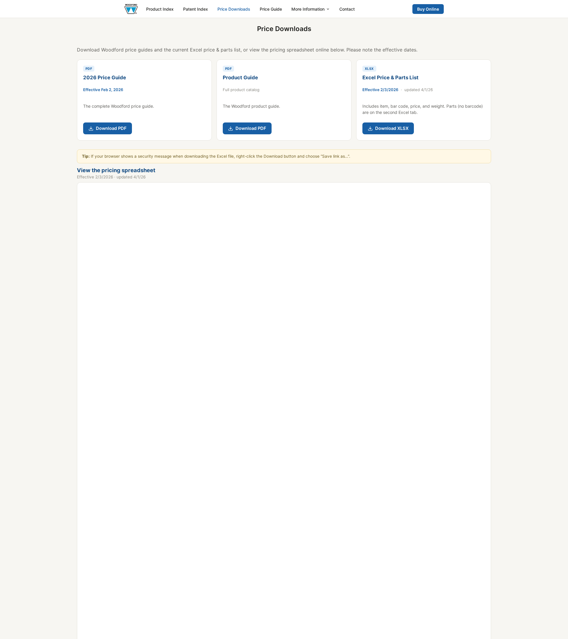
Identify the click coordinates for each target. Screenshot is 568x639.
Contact (347, 9)
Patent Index (195, 9)
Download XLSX (392, 128)
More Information (308, 9)
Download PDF (111, 128)
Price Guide (271, 9)
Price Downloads (233, 9)
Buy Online (428, 9)
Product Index (160, 9)
